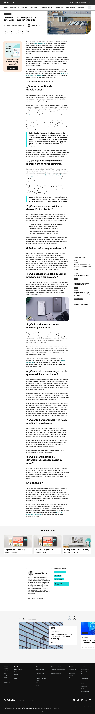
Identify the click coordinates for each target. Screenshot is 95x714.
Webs (82, 676)
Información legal (7, 682)
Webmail (38, 682)
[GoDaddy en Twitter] (86, 700)
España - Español (21, 700)
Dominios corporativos (40, 676)
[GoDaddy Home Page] (9, 700)
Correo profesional (84, 678)
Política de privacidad (82, 706)
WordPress (83, 681)
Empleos (5, 673)
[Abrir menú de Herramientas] (38, 7)
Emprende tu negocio (46, 7)
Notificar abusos (17, 671)
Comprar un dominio (85, 669)
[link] (11, 32)
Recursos (16, 674)
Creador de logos (84, 688)
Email (75, 260)
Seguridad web (59, 7)
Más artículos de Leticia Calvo (35, 598)
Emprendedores (59, 579)
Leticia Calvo (35, 25)
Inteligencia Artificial (70, 7)
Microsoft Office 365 (78, 298)
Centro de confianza (7, 685)
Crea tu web (24, 7)
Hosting (82, 683)
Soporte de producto (18, 669)
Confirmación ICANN (40, 673)
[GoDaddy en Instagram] (78, 700)
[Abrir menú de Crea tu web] (27, 7)
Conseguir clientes (60, 571)
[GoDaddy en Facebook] (74, 700)
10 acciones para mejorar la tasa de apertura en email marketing (61, 636)
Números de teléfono (85, 691)
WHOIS (37, 685)
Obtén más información (57, 642)
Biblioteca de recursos (10, 7)
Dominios (76, 269)
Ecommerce (8, 14)
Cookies (89, 706)
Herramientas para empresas (59, 584)
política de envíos (39, 43)
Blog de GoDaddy (7, 679)
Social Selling (80, 7)
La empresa (6, 670)
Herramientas (33, 7)
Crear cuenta (71, 677)
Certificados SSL (56, 2)
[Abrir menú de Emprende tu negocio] (52, 7)
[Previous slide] (69, 618)
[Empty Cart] (90, 2)
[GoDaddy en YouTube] (90, 700)
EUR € (31, 700)
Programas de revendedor (56, 673)
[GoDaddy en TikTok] (82, 700)
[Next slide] (74, 618)
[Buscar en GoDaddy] (89, 7)
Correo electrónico (33, 2)
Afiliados (53, 676)
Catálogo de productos (40, 687)
